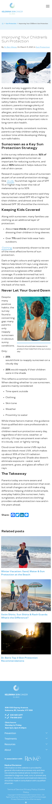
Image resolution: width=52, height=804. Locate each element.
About (8, 749)
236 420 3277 (16, 715)
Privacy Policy (30, 789)
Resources (10, 744)
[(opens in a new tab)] (32, 758)
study (10, 181)
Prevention (10, 733)
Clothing (7, 247)
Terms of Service (15, 789)
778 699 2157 (16, 718)
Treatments (11, 738)
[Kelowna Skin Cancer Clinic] (12, 8)
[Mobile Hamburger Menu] (48, 7)
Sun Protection (11, 23)
